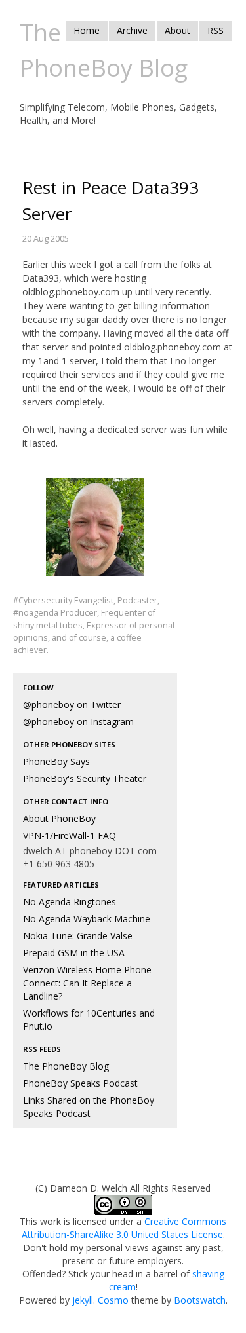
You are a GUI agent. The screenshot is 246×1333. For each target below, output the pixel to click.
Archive (132, 30)
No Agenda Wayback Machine (86, 918)
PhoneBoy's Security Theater (84, 778)
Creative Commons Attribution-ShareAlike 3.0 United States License (124, 1228)
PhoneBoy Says (56, 761)
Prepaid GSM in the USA (74, 953)
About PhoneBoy (59, 818)
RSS (215, 30)
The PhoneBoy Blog (66, 1066)
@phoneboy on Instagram (78, 721)
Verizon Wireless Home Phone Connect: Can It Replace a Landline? (87, 983)
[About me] (95, 535)
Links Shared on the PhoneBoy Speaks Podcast (88, 1106)
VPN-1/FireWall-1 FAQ (69, 835)
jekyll (82, 1300)
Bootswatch (200, 1300)
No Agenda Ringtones (69, 901)
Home (86, 30)
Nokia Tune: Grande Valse (78, 935)
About (177, 30)
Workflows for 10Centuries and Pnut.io (89, 1019)
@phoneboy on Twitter (72, 704)
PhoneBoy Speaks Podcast (80, 1083)
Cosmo (113, 1300)
